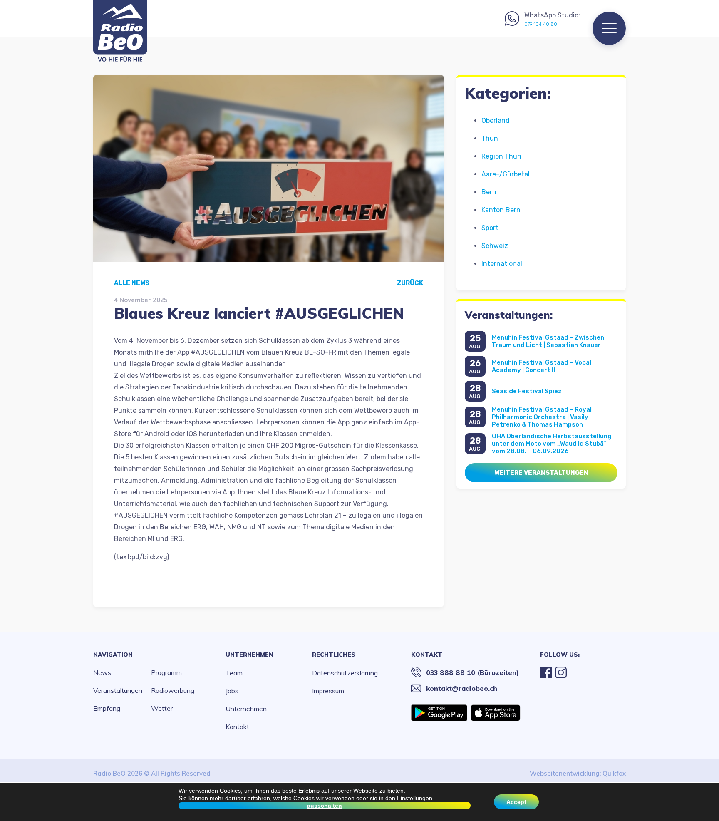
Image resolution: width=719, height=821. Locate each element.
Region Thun (501, 156)
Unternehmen (249, 654)
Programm (166, 672)
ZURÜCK (410, 283)
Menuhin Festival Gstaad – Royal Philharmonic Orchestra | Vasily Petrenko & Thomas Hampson (542, 417)
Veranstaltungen (117, 690)
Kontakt (237, 726)
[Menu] (609, 28)
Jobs (232, 691)
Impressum (328, 691)
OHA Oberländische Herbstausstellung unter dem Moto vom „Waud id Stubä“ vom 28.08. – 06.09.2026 (552, 443)
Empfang (106, 708)
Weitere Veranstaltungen (541, 472)
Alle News (131, 283)
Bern (488, 192)
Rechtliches (333, 654)
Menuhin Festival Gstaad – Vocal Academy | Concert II (541, 366)
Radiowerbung (172, 690)
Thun (489, 138)
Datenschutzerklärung (345, 673)
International (501, 264)
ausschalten (324, 805)
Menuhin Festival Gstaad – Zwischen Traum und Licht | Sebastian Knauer (548, 341)
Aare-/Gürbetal (505, 174)
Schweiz (494, 246)
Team (234, 673)
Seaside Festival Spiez (527, 391)
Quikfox (614, 773)
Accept (516, 802)
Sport (489, 228)
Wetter (162, 708)
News (102, 672)
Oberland (495, 120)
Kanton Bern (501, 210)
